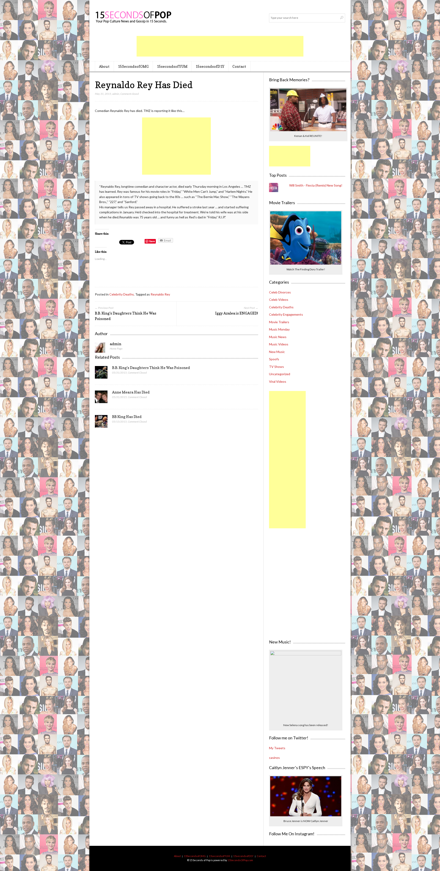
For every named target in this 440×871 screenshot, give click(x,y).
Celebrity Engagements (286, 314)
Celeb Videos (278, 299)
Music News (277, 337)
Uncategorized (279, 374)
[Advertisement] (220, 46)
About (104, 66)
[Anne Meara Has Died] (101, 398)
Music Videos (278, 344)
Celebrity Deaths (121, 294)
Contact (239, 66)
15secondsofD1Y (209, 66)
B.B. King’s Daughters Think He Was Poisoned (151, 367)
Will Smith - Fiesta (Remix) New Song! (315, 185)
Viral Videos (277, 381)
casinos (274, 758)
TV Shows (276, 367)
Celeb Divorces (280, 292)
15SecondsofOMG (133, 66)
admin (115, 93)
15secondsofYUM (172, 66)
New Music (277, 352)
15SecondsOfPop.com (240, 860)
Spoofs (274, 359)
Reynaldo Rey (160, 294)
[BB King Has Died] (101, 422)
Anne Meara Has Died (131, 392)
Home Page (116, 348)
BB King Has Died (127, 416)
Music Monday (279, 329)
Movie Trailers (279, 322)
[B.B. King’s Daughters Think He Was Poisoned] (101, 373)
